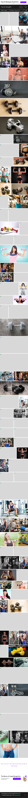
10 (13, 764)
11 (15, 764)
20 (16, 766)
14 (20, 764)
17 (26, 764)
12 (17, 764)
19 (14, 766)
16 (24, 764)
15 (22, 764)
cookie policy (17, 795)
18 (12, 766)
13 (19, 764)
